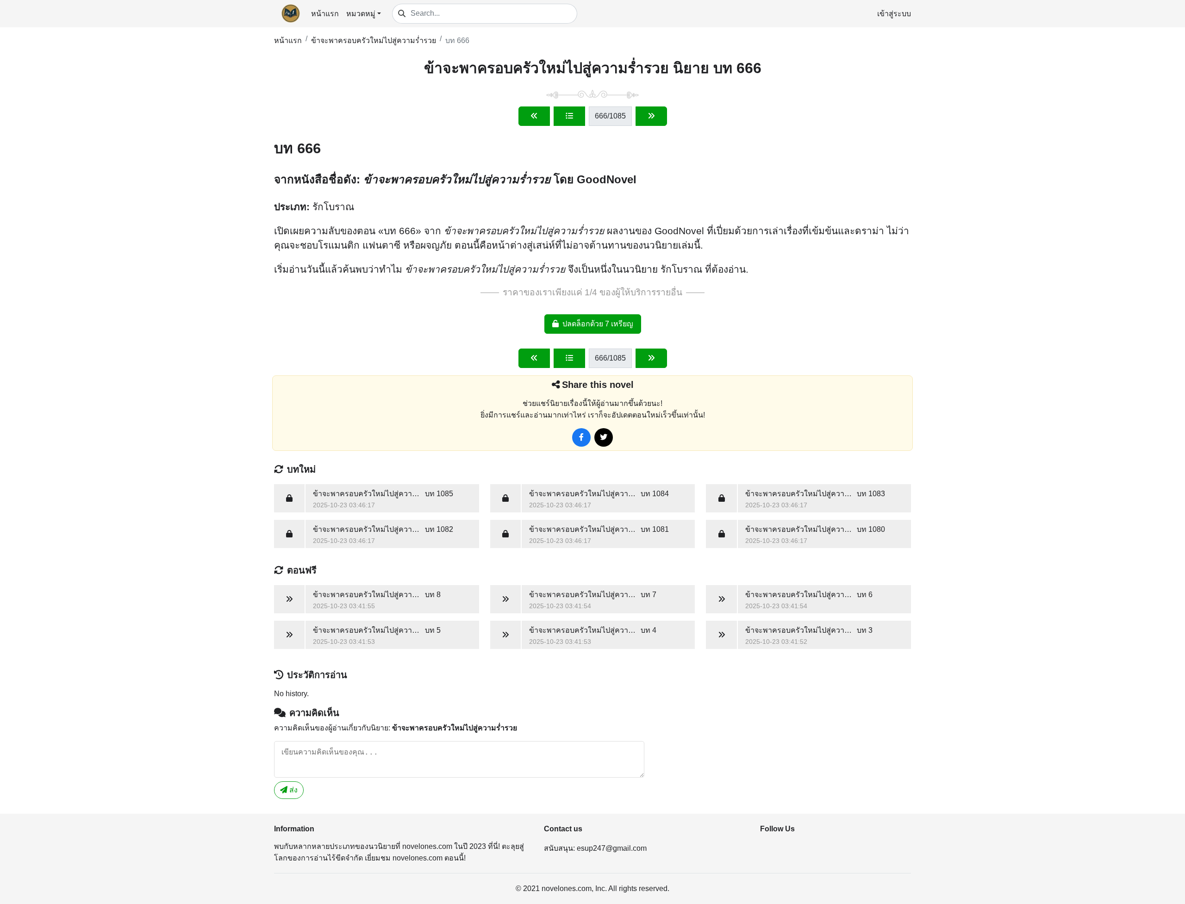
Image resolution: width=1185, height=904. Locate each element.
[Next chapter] (651, 116)
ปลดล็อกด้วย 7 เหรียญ (597, 324)
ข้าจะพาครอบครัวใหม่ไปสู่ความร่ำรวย (373, 40)
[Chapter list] (569, 116)
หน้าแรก (325, 14)
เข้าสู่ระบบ (894, 14)
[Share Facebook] (581, 437)
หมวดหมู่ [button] (360, 14)
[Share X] (603, 437)
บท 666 (457, 40)
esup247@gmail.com (612, 848)
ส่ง (292, 790)
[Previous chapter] (534, 116)
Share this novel (598, 385)
